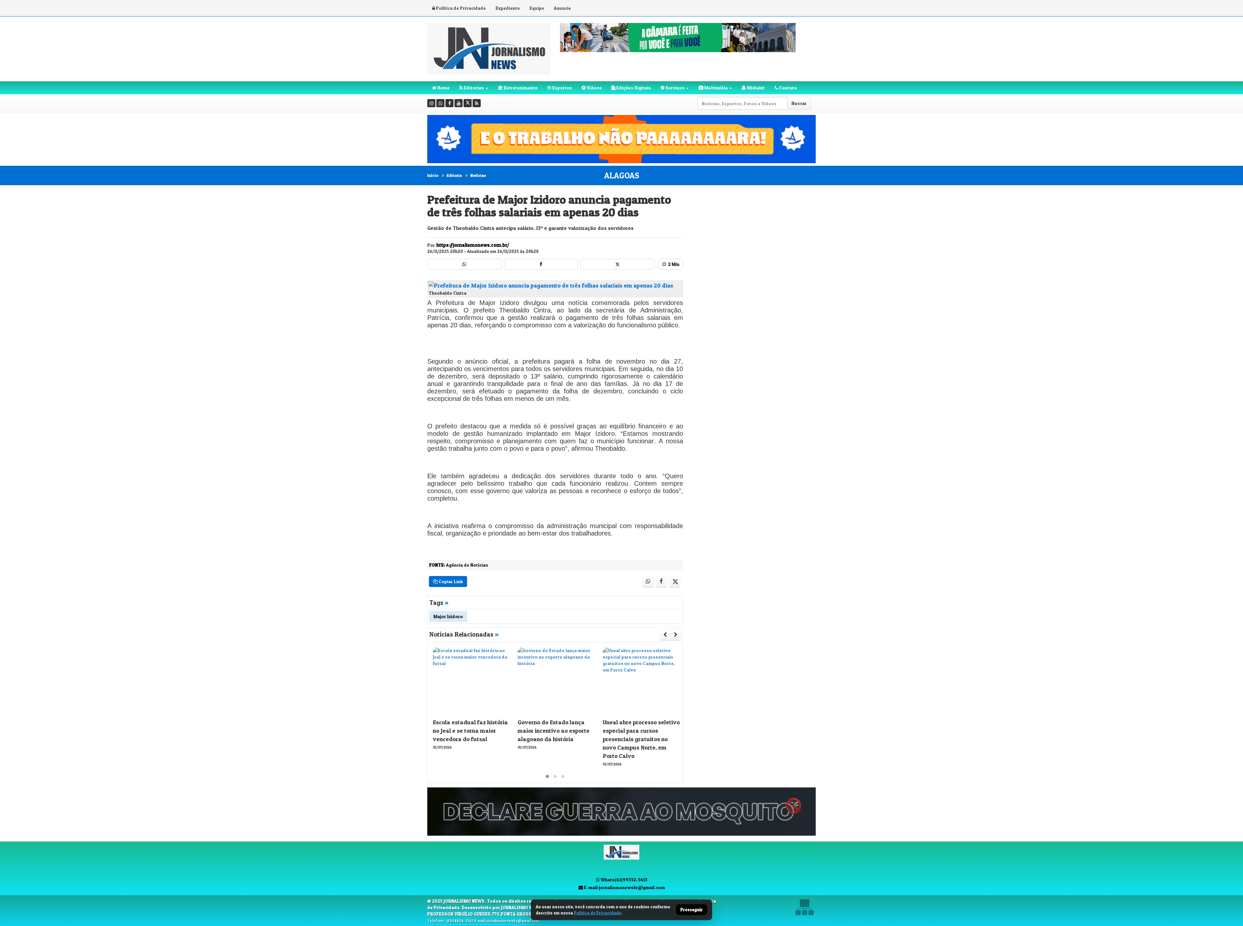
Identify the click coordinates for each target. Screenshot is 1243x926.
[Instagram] (431, 103)
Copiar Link (450, 581)
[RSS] (477, 103)
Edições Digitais (633, 87)
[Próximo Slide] (675, 634)
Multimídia (715, 87)
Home (443, 87)
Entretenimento (520, 87)
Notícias (478, 175)
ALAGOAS (621, 175)
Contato (787, 87)
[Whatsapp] (440, 103)
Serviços (675, 87)
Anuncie (562, 8)
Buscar (799, 103)
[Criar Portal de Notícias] (804, 907)
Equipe (537, 8)
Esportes (561, 87)
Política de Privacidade (460, 8)
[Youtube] (458, 103)
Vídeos (594, 87)
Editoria (454, 175)
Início (432, 175)
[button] (547, 776)
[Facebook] (449, 103)
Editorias (473, 87)
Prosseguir (691, 909)
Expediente (508, 8)
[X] (468, 103)
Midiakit (755, 87)
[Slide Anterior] (665, 634)
